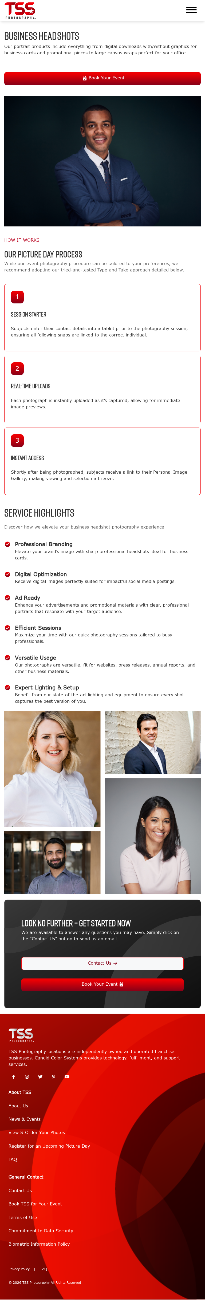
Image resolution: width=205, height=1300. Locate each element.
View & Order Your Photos (37, 1132)
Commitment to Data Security (41, 1231)
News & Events (25, 1119)
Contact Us (99, 963)
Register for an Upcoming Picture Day (49, 1146)
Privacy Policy (19, 1269)
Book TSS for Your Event (35, 1204)
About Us (18, 1106)
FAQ (13, 1159)
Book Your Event (106, 78)
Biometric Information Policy (39, 1244)
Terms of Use (23, 1217)
